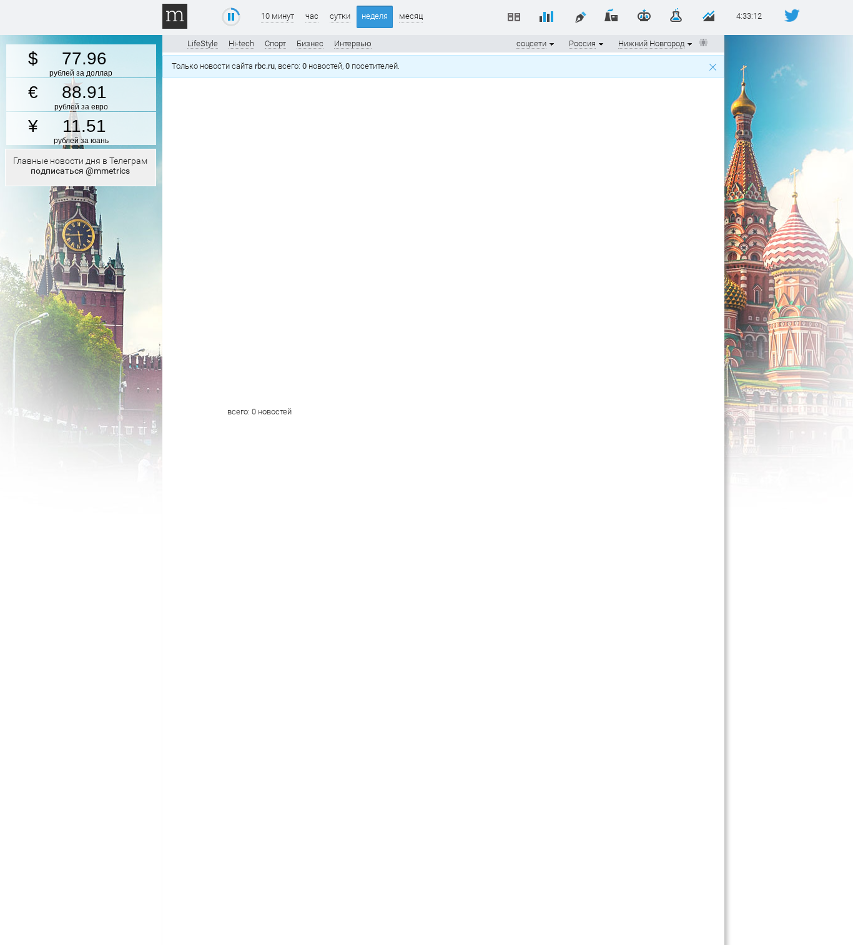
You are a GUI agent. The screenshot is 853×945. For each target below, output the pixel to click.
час (311, 16)
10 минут (277, 16)
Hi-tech (241, 43)
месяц (411, 16)
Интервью (353, 43)
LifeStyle (202, 43)
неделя (375, 16)
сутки (340, 16)
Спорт (275, 43)
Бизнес (310, 43)
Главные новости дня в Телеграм (80, 166)
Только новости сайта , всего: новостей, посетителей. (287, 66)
